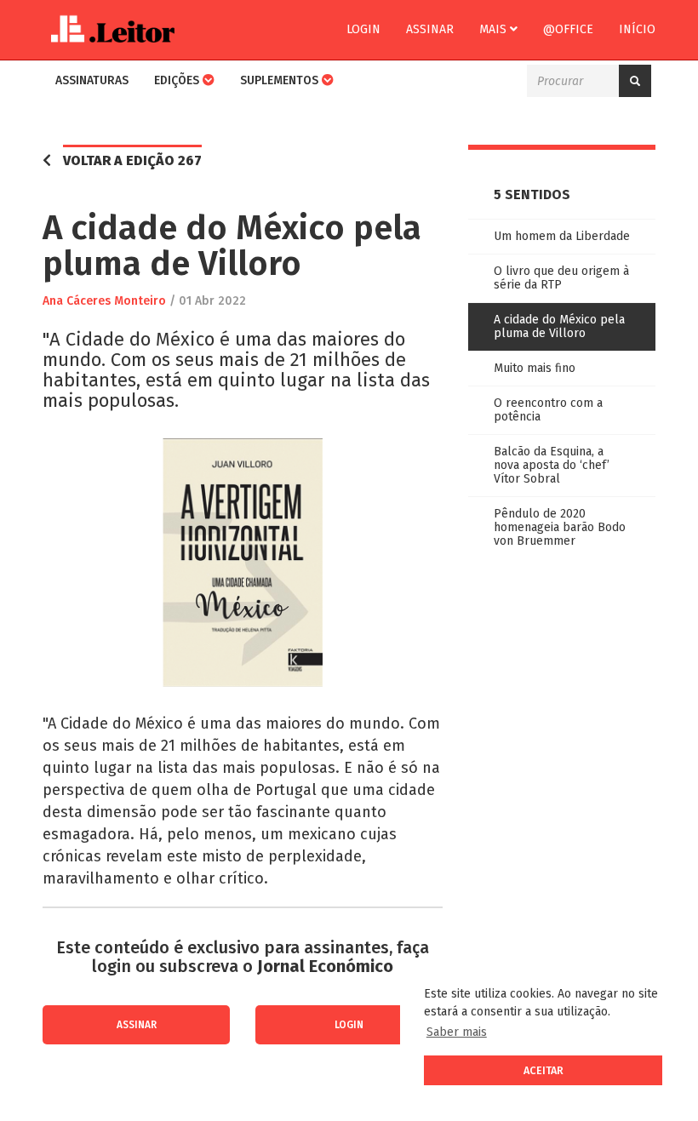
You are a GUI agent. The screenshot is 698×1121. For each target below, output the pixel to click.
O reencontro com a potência (548, 410)
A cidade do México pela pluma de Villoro (559, 326)
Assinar (430, 29)
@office (568, 29)
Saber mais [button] (456, 1032)
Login (363, 29)
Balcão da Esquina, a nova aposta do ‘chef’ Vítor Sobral (551, 465)
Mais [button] (494, 29)
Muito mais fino (534, 368)
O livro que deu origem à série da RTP (561, 278)
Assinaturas (92, 80)
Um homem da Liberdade (562, 236)
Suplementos (281, 80)
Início (637, 29)
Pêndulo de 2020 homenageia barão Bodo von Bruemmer (560, 527)
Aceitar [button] (544, 1070)
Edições (178, 80)
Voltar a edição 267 (132, 160)
